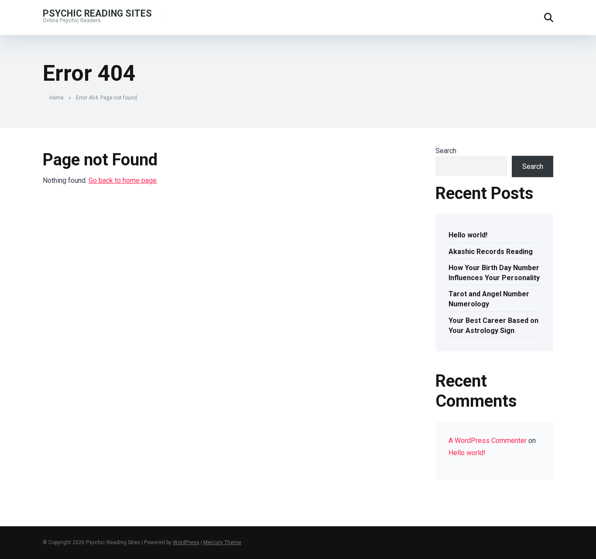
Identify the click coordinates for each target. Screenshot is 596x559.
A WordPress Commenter (488, 440)
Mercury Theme (222, 542)
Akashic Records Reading (491, 251)
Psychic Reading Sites (97, 13)
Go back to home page (123, 180)
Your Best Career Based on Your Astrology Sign (493, 325)
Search (445, 151)
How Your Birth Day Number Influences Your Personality (494, 273)
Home (56, 98)
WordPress (186, 542)
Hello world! (468, 235)
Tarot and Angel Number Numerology (489, 299)
